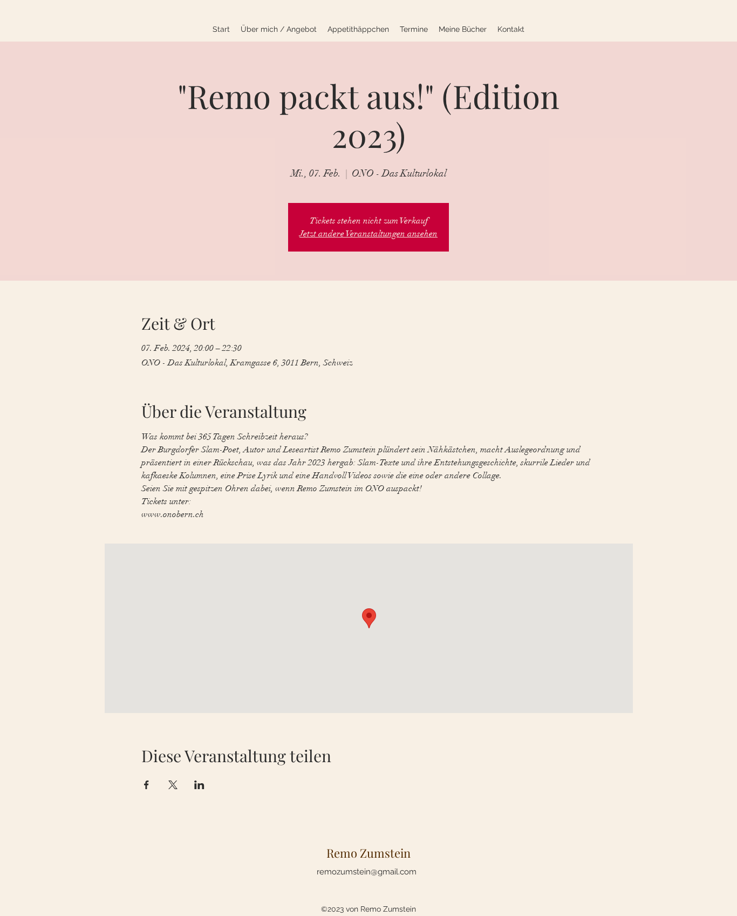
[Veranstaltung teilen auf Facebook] (146, 785)
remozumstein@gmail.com (367, 872)
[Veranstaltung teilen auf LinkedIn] (199, 785)
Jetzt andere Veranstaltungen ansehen (368, 233)
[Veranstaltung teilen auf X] (173, 785)
